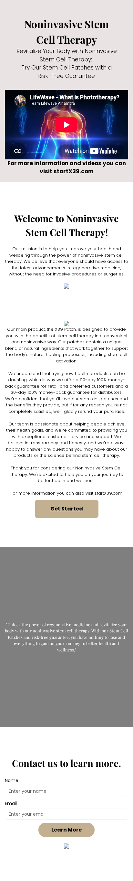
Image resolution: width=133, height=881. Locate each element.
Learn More (66, 829)
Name (11, 780)
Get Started (66, 508)
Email (11, 803)
